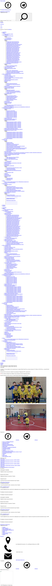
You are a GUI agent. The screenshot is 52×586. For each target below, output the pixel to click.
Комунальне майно (7, 151)
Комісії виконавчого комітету (11, 97)
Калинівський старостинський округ (12, 50)
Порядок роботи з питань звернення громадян (14, 187)
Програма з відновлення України (8, 445)
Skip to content (2, 0)
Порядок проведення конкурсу (11, 83)
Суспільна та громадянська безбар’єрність (13, 195)
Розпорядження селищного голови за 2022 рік (14, 297)
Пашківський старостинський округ (12, 58)
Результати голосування (10, 110)
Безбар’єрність (6, 349)
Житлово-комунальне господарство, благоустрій (12, 162)
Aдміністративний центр (8, 35)
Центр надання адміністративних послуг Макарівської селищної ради (16, 181)
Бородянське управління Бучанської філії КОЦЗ (14, 71)
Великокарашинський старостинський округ (14, 44)
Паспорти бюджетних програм (11, 145)
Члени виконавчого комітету (11, 95)
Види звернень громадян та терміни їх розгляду (14, 188)
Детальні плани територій (10, 169)
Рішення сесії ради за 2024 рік (11, 113)
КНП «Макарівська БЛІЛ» (11, 158)
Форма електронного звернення (10, 348)
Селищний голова (7, 246)
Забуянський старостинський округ (12, 46)
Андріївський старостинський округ (12, 42)
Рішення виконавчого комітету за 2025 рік (13, 126)
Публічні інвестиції (9, 149)
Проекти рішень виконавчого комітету (11, 128)
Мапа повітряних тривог (8, 209)
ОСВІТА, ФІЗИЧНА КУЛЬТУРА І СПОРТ (11, 154)
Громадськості (4, 183)
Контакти (2, 536)
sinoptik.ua (10, 29)
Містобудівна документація (9, 165)
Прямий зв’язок (5, 533)
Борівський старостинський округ (12, 43)
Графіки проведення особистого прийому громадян (15, 191)
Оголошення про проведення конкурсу (13, 84)
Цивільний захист (7, 176)
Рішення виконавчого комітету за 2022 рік (13, 123)
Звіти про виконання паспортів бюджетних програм (15, 146)
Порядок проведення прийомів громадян (13, 190)
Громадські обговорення (10, 168)
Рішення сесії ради (7, 108)
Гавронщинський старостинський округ (13, 45)
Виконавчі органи (7, 80)
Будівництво (6, 164)
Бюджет (5, 140)
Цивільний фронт (9, 336)
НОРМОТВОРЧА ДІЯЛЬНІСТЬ (8, 107)
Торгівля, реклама (7, 163)
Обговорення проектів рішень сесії (10, 284)
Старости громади (7, 78)
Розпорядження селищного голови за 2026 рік (14, 137)
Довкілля (6, 173)
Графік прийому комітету (10, 98)
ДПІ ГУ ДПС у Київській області (12, 70)
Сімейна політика (7, 322)
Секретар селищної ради (8, 76)
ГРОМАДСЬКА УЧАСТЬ (6, 532)
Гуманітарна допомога (6, 448)
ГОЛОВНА (4, 32)
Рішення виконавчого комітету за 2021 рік (13, 122)
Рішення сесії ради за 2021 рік (11, 114)
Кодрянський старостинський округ (12, 41)
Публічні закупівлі (7, 175)
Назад (6, 36)
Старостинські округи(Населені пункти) (8, 39)
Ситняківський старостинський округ (13, 233)
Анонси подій (8, 161)
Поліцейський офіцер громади (7, 450)
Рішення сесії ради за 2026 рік (11, 117)
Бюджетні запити (9, 142)
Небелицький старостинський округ (12, 56)
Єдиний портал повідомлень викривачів (13, 91)
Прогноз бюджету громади (11, 150)
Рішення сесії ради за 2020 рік (11, 111)
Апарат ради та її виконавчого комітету (11, 79)
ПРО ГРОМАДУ (5, 34)
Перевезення (6, 174)
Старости (4, 449)
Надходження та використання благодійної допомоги (15, 148)
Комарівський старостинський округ (12, 221)
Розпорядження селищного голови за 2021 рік (14, 296)
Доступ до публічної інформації (7, 441)
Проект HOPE (4, 446)
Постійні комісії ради (8, 102)
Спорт (1, 364)
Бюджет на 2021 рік (9, 100)
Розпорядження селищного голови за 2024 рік (14, 135)
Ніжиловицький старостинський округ (13, 57)
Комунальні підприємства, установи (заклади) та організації (14, 153)
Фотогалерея (4, 455)
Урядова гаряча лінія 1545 (10, 189)
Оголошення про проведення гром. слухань (14, 167)
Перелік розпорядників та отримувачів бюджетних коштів (16, 147)
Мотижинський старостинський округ (13, 54)
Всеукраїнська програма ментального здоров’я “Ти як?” (12, 451)
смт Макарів (8, 37)
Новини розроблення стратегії (11, 65)
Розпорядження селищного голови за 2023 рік (14, 134)
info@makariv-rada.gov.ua (20, 559)
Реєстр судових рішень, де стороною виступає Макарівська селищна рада (17, 106)
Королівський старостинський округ (12, 49)
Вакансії (5, 81)
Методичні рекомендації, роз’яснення (13, 260)
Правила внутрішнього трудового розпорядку (12, 86)
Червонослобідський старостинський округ (14, 61)
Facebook (17, 439)
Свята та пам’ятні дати (8, 67)
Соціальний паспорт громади (9, 66)
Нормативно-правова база (11, 186)
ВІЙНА (3, 208)
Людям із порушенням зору (6, 9)
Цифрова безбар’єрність (10, 194)
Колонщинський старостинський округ (13, 47)
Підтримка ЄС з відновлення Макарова (9, 447)
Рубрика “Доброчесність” (10, 92)
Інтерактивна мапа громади (7, 452)
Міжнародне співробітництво (7, 444)
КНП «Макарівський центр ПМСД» (12, 157)
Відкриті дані (4, 139)
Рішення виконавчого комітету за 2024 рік (13, 125)
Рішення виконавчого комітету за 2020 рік (13, 121)
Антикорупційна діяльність (9, 258)
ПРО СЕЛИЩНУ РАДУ (6, 74)
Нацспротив (8, 179)
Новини (3, 360)
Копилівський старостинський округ (12, 222)
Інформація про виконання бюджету (12, 144)
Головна (1, 362)
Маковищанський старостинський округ (13, 52)
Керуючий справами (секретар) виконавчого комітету (13, 77)
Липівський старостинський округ (12, 51)
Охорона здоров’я (7, 155)
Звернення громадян (8, 184)
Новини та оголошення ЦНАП (9, 182)
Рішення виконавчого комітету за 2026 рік (13, 127)
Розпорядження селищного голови (10, 130)
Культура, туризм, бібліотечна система (11, 159)
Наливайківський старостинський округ (13, 55)
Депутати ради (7, 101)
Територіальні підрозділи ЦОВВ (10, 68)
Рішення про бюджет (10, 143)
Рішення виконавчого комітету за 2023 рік (13, 124)
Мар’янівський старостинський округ (13, 53)
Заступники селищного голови (9, 247)
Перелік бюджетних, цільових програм (13, 309)
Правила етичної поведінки (9, 87)
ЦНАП (3, 180)
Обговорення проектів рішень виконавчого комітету (13, 129)
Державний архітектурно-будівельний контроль (12, 170)
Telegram (36, 439)
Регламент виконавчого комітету (12, 96)
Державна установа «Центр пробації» (13, 72)
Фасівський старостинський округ (12, 60)
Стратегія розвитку (7, 63)
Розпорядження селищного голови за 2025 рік (14, 136)
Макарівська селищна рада (5, 11)
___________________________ (11, 196)
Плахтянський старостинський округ (12, 59)
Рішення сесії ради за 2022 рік (11, 115)
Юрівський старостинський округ (12, 62)
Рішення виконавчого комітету (11, 99)
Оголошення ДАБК (9, 172)
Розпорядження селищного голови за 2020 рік (14, 132)
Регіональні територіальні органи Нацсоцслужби (15, 73)
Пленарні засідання (7, 271)
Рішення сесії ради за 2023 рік (11, 112)
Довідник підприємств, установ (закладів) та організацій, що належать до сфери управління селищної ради (23, 152)
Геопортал (4, 453)
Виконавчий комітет (7, 93)
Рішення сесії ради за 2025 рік (11, 116)
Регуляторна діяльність (8, 138)
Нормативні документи (10, 259)
